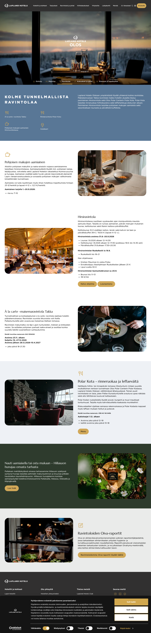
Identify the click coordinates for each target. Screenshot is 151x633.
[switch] (70, 628)
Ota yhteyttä (47, 589)
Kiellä (131, 617)
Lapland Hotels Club (85, 594)
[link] (115, 594)
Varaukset (127, 6)
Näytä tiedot (125, 628)
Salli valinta (131, 610)
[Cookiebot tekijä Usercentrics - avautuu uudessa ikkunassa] (15, 628)
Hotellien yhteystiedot (50, 594)
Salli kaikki (131, 602)
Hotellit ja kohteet (13, 589)
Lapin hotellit (10, 594)
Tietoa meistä (83, 589)
